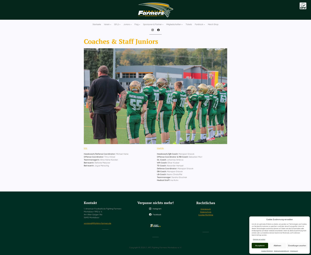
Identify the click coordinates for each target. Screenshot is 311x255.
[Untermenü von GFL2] (120, 24)
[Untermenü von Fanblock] (204, 24)
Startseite (97, 24)
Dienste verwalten (259, 239)
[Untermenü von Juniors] (131, 24)
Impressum (294, 251)
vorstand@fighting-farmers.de (97, 223)
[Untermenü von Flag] (139, 24)
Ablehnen (277, 246)
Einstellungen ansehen (297, 246)
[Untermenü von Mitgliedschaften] (182, 24)
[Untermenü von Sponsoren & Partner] (163, 24)
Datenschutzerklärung (281, 251)
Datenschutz (205, 212)
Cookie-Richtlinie (267, 251)
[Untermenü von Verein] (110, 24)
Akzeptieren (260, 246)
